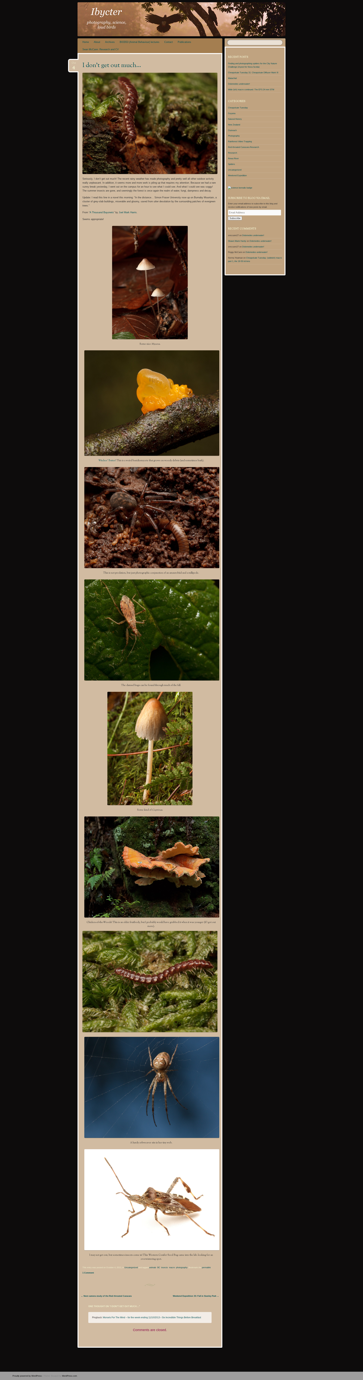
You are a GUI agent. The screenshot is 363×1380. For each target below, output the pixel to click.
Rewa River (233, 158)
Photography (234, 136)
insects (164, 1267)
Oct (74, 64)
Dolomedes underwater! (239, 84)
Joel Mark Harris (128, 212)
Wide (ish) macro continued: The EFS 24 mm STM (251, 89)
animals (152, 1267)
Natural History (235, 119)
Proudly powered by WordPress (27, 1376)
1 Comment (88, 1273)
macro (172, 1267)
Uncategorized (131, 1267)
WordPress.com (69, 1376)
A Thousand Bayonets (102, 212)
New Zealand (234, 125)
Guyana (231, 113)
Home (85, 42)
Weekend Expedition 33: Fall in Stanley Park (196, 1296)
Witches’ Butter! (107, 460)
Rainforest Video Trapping (240, 141)
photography (181, 1267)
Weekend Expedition (237, 175)
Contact (168, 42)
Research (232, 153)
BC (158, 1267)
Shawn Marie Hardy (237, 241)
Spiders (231, 164)
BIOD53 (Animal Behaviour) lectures (139, 42)
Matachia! (232, 78)
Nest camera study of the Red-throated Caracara (106, 1296)
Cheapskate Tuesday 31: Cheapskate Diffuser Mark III (253, 72)
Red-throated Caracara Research (243, 147)
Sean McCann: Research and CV (100, 49)
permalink (206, 1267)
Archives (110, 42)
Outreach (232, 130)
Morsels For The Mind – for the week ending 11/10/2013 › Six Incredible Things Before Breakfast (152, 1317)
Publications (184, 42)
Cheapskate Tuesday (238, 108)
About (97, 42)
